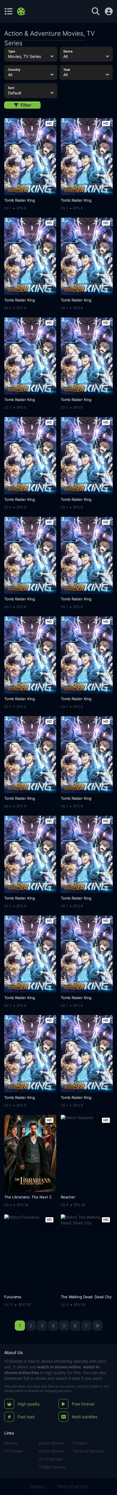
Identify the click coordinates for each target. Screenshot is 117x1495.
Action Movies (51, 1443)
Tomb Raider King (19, 200)
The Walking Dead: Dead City (86, 1297)
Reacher (68, 1197)
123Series (13, 1361)
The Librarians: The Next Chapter (33, 1197)
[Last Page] (97, 1325)
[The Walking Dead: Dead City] (87, 1252)
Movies (10, 1443)
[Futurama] (30, 1252)
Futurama (12, 1297)
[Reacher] (87, 1153)
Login (109, 11)
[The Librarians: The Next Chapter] (30, 1153)
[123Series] (22, 11)
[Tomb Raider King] (30, 156)
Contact (80, 1443)
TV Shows (13, 1451)
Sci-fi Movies (50, 1458)
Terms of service (88, 1451)
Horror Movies (51, 1451)
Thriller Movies (52, 1466)
